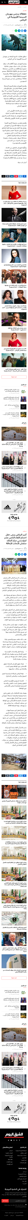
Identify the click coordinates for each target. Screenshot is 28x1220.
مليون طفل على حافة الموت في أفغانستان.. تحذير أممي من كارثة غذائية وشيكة (12, 444)
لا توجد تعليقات (22, 27)
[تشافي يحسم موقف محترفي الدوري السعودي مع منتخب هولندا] (14, 792)
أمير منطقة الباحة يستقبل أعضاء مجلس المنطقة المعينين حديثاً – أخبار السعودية (12, 467)
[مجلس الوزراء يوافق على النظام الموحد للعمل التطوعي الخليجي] (14, 853)
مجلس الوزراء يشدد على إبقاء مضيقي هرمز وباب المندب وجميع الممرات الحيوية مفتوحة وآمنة (14, 907)
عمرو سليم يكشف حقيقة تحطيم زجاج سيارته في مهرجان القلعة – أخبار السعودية (14, 225)
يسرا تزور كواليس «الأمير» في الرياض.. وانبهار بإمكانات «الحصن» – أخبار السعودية (14, 245)
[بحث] (2, 2)
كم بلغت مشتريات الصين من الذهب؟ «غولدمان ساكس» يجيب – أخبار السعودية (10, 414)
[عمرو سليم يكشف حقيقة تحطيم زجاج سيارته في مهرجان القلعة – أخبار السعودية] (14, 215)
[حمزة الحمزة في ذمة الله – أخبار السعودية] (23, 406)
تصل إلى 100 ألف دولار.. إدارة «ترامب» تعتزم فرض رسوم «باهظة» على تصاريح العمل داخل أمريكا (14, 950)
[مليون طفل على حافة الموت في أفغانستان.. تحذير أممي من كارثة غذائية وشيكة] (14, 434)
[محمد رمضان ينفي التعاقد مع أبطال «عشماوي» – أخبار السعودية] (14, 319)
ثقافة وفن (24, 10)
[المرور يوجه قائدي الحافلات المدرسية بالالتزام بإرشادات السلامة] (14, 918)
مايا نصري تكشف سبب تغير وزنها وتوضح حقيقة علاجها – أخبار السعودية (15, 266)
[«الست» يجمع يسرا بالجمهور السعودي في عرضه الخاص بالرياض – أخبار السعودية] (14, 340)
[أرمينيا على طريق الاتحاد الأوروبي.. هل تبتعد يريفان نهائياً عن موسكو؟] (23, 399)
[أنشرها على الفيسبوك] (25, 30)
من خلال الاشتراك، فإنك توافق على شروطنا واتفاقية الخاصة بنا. (15, 1206)
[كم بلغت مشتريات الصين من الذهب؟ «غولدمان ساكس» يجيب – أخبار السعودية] (23, 414)
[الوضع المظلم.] (5, 2)
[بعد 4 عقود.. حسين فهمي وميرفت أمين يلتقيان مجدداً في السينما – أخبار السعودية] (14, 360)
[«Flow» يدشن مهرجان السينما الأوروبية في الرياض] (14, 42)
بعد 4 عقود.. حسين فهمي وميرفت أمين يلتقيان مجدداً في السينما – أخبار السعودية (15, 370)
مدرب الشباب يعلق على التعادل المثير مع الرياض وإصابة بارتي (11, 390)
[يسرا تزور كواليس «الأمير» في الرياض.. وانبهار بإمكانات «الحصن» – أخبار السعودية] (14, 235)
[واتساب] (16, 30)
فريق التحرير (17, 25)
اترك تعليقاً (13, 377)
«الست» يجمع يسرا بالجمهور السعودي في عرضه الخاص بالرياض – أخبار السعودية (15, 349)
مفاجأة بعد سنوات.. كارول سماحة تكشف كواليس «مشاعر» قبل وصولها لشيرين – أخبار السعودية (14, 308)
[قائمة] (25, 2)
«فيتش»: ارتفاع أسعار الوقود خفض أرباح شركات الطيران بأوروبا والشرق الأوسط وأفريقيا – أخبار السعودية (13, 491)
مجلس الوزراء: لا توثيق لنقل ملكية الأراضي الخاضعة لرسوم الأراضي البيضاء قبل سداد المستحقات (15, 885)
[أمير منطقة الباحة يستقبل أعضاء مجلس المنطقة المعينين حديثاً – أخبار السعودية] (14, 458)
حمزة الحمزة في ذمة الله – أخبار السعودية (12, 406)
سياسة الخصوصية (22, 1207)
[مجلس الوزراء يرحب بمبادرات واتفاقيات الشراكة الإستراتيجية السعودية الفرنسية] (14, 833)
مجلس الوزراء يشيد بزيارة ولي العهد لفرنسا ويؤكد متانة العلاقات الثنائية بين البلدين (15, 822)
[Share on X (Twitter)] (22, 30)
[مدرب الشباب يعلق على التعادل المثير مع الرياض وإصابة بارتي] (23, 391)
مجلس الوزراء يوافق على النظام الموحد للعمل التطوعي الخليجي (14, 863)
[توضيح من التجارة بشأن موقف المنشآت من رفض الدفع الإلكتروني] (14, 961)
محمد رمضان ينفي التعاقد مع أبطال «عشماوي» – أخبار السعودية (17, 329)
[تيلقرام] (19, 30)
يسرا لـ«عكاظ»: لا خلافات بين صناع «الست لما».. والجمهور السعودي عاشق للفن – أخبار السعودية (14, 203)
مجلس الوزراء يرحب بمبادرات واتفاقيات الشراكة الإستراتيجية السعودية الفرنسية (15, 843)
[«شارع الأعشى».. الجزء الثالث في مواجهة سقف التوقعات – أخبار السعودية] (14, 276)
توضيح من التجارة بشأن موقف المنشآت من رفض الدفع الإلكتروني (14, 971)
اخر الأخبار (24, 531)
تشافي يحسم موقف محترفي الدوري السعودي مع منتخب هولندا (14, 802)
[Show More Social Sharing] (13, 30)
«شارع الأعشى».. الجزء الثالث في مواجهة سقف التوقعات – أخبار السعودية (15, 286)
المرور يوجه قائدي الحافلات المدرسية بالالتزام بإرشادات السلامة (14, 928)
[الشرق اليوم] (14, 2)
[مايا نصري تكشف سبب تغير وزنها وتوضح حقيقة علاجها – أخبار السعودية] (14, 256)
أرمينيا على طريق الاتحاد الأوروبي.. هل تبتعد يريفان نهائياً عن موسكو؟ (11, 398)
